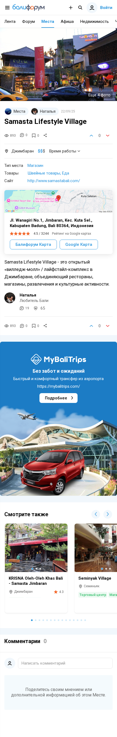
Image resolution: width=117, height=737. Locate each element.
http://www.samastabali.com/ (53, 180)
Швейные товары (43, 173)
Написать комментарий (43, 663)
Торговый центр (92, 595)
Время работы (62, 151)
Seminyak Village (94, 578)
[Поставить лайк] (91, 135)
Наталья (28, 295)
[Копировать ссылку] (45, 135)
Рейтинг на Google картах (71, 234)
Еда (65, 173)
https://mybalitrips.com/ (58, 386)
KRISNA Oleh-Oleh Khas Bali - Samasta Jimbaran (36, 581)
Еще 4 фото (99, 95)
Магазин (35, 165)
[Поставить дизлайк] (108, 135)
